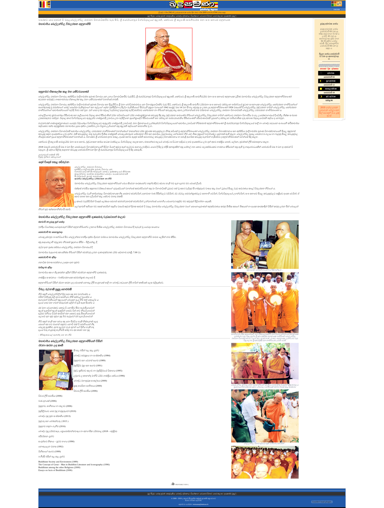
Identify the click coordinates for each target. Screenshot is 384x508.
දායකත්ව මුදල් (230, 16)
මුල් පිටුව (151, 16)
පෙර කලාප (218, 16)
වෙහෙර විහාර (206, 16)
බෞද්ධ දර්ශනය (182, 16)
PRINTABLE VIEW (181, 484)
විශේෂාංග (195, 16)
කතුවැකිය (170, 16)
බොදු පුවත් (160, 16)
